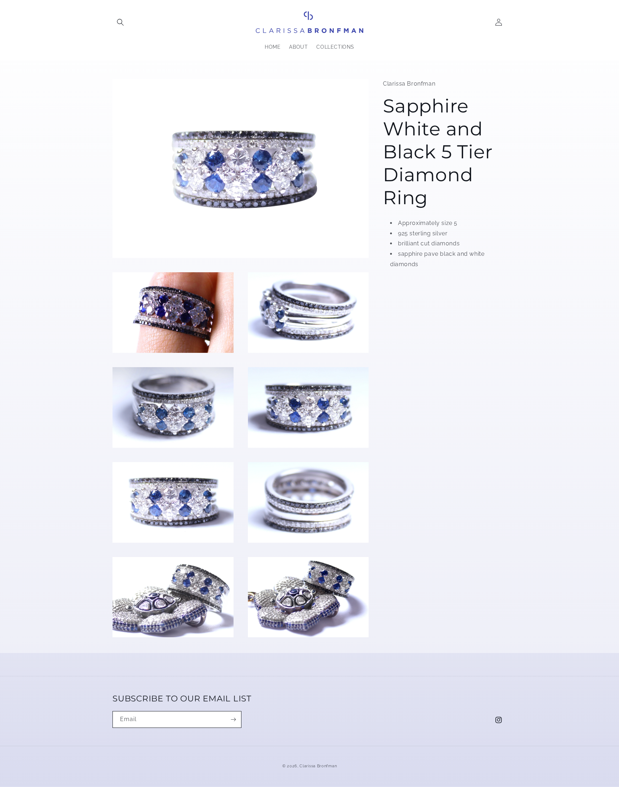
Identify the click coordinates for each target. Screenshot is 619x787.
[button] (120, 22)
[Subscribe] (233, 719)
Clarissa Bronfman (318, 766)
